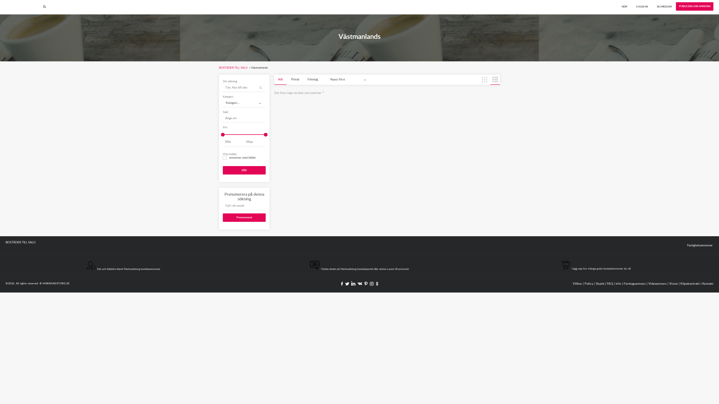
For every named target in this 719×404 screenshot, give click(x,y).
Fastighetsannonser (700, 245)
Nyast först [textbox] (337, 79)
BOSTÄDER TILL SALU (21, 3)
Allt (280, 79)
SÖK (244, 170)
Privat (295, 79)
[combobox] (244, 103)
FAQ (610, 283)
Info (618, 283)
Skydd (600, 283)
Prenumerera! (244, 217)
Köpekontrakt (690, 283)
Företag (312, 79)
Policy (589, 283)
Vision (673, 283)
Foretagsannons (635, 283)
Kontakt (708, 283)
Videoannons (657, 283)
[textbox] (244, 102)
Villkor (577, 283)
